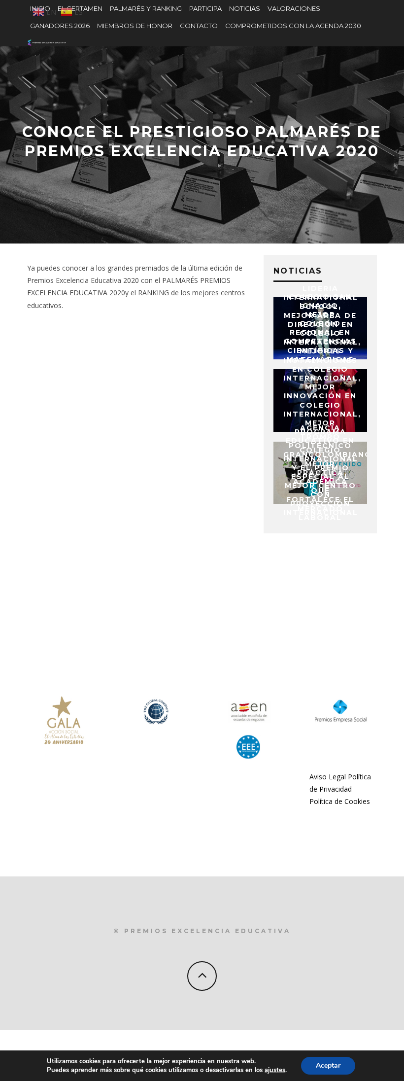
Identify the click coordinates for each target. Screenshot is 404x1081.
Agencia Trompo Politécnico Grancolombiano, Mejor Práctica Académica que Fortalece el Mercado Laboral (329, 472)
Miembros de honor (134, 26)
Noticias (244, 8)
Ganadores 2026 (60, 26)
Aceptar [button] (328, 1065)
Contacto (199, 26)
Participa (205, 8)
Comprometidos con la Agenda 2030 (293, 26)
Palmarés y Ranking (146, 8)
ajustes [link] (275, 1070)
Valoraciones (294, 8)
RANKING (153, 292)
